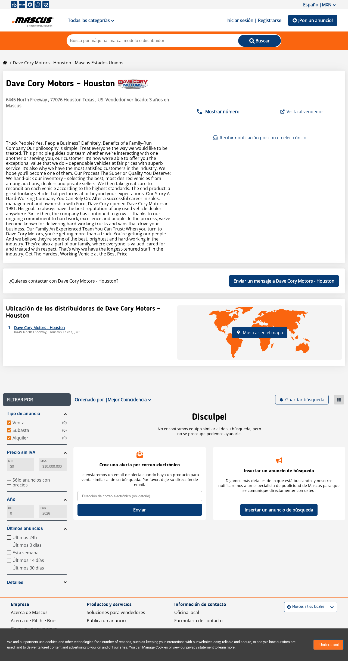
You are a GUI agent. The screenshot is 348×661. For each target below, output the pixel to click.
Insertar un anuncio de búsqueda (279, 510)
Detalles (15, 582)
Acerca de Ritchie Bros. (34, 621)
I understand (328, 645)
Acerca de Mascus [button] (29, 612)
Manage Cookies (155, 647)
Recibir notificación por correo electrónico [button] (263, 138)
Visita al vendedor (305, 112)
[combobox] (287, 607)
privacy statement (200, 647)
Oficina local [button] (186, 612)
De (9, 507)
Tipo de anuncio (23, 413)
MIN (10, 460)
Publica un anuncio (106, 621)
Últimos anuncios (25, 528)
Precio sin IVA (21, 452)
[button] (37, 399)
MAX (43, 460)
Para (43, 507)
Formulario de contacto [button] (198, 621)
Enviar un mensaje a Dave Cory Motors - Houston (284, 281)
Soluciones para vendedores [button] (116, 612)
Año (11, 499)
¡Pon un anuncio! (315, 20)
